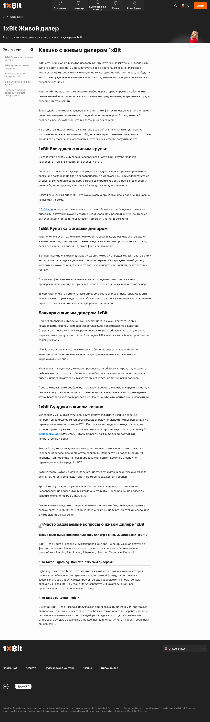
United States (177, 648)
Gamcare (121, 711)
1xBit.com (47, 209)
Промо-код (10, 668)
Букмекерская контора (59, 668)
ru (187, 5)
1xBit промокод (49, 433)
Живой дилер (109, 668)
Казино (87, 668)
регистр (31, 668)
